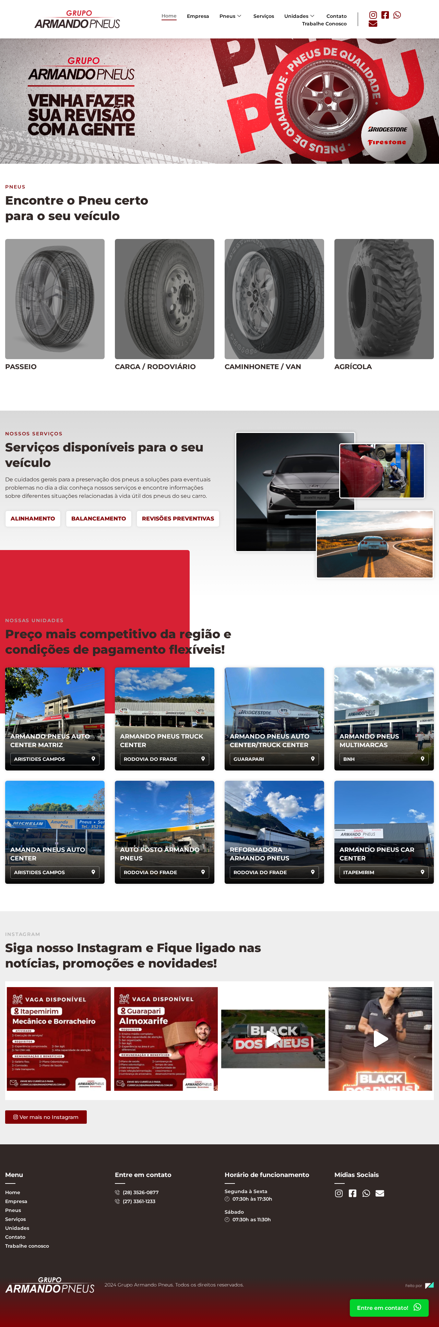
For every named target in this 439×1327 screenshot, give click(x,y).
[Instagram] (373, 15)
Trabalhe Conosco (324, 24)
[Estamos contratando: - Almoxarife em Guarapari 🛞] (166, 1039)
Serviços (263, 16)
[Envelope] (373, 23)
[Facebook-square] (385, 15)
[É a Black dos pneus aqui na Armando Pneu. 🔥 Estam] (380, 1039)
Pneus (227, 16)
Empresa (198, 16)
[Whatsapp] (397, 15)
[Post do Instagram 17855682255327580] (59, 1039)
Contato (337, 16)
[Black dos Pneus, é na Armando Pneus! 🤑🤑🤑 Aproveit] (273, 1039)
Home (169, 16)
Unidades (296, 16)
